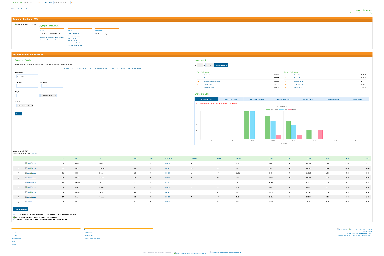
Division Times (308, 99)
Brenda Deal (298, 78)
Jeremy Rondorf (209, 87)
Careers (14, 244)
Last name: (43, 82)
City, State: (18, 92)
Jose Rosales (208, 78)
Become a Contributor (90, 230)
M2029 (167, 173)
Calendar (14, 235)
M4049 (167, 178)
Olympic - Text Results (75, 45)
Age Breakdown (206, 99)
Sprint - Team (72, 38)
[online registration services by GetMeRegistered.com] (190, 252)
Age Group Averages (257, 99)
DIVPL (219, 158)
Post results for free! (363, 10)
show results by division (83, 68)
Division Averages (332, 99)
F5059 (167, 168)
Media (13, 241)
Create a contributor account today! (361, 13)
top (195, 65)
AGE (136, 158)
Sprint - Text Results (74, 43)
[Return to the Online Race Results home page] (20, 8)
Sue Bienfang (298, 81)
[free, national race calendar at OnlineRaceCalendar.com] (225, 252)
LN (100, 158)
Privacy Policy (88, 235)
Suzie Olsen (298, 75)
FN (76, 158)
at (204, 65)
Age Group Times (231, 99)
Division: (17, 101)
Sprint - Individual (73, 33)
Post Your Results (89, 233)
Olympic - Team (73, 40)
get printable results (134, 68)
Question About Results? (48, 40)
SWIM (270, 158)
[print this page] (342, 229)
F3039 (167, 182)
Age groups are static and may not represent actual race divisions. (217, 103)
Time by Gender (357, 99)
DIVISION (168, 158)
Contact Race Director (47, 37)
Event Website (59, 37)
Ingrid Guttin (298, 87)
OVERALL (194, 158)
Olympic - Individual (74, 36)
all (35, 153)
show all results (68, 68)
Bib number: (19, 72)
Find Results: (48, 2)
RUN (347, 158)
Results (14, 233)
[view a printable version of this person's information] (27, 163)
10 (33, 153)
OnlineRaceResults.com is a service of (355, 235)
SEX (151, 158)
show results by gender (117, 68)
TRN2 (327, 158)
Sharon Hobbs (298, 84)
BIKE (309, 158)
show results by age (101, 68)
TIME (368, 158)
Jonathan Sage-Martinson (212, 81)
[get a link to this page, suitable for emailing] (360, 229)
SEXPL (238, 158)
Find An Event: (17, 2)
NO (63, 158)
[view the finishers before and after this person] (33, 163)
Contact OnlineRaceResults (92, 238)
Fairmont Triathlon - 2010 (25, 19)
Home (13, 230)
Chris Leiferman (209, 75)
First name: (18, 82)
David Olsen (208, 84)
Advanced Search (17, 238)
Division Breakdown (283, 99)
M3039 (167, 163)
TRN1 (288, 158)
